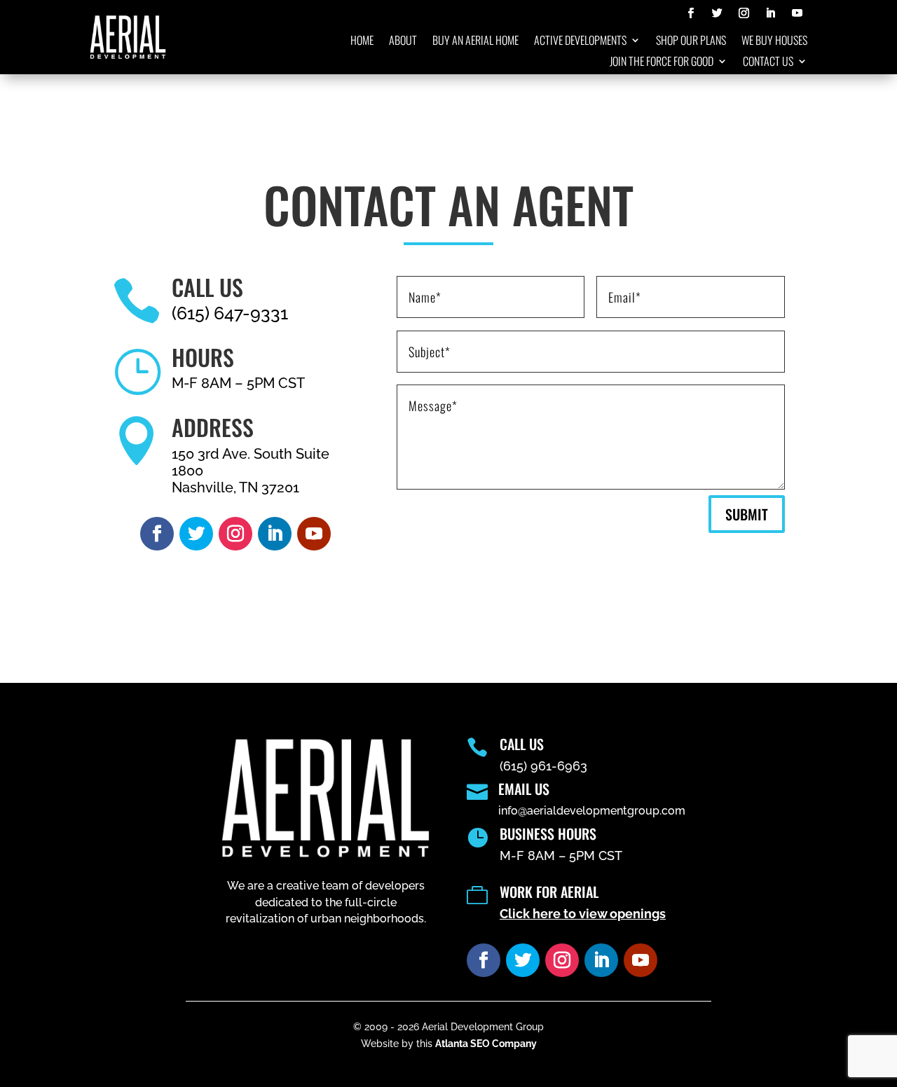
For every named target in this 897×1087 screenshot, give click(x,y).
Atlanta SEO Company (486, 1043)
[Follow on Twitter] (716, 13)
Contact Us (768, 62)
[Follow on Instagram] (743, 13)
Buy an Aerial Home (475, 41)
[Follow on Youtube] (796, 13)
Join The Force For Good (661, 62)
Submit (746, 514)
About (403, 41)
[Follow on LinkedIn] (770, 13)
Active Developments (580, 41)
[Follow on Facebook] (690, 13)
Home (362, 41)
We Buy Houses (774, 41)
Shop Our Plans (691, 41)
